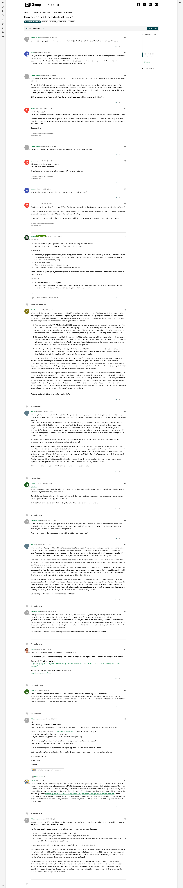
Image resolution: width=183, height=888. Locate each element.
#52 (125, 52)
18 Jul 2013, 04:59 (51, 38)
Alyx (32, 690)
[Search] (3, 28)
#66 (125, 649)
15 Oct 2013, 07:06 (46, 483)
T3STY (33, 412)
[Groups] (3, 24)
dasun (33, 483)
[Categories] (3, 2)
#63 (125, 520)
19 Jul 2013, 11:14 (57, 236)
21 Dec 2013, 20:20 (51, 520)
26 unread (147, 62)
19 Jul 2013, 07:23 (46, 189)
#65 (125, 611)
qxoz (32, 52)
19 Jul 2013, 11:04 (46, 204)
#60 (125, 310)
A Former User (35, 38)
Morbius (33, 310)
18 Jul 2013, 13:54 (51, 146)
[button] (3, 885)
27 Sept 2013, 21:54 (47, 412)
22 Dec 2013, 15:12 (46, 545)
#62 (125, 483)
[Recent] (3, 7)
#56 (125, 161)
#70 (125, 819)
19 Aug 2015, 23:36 (47, 780)
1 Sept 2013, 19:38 (47, 310)
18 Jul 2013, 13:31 (46, 109)
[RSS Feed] (43, 28)
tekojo (33, 649)
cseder (33, 109)
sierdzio (33, 236)
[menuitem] (180, 2)
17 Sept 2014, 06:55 (47, 649)
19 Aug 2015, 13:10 (51, 719)
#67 (125, 690)
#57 (125, 189)
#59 (125, 236)
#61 (125, 412)
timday (33, 780)
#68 (125, 719)
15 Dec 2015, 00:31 (51, 819)
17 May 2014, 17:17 (52, 611)
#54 (125, 109)
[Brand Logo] (42, 5)
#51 (125, 38)
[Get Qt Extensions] (3, 32)
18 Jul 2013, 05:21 (45, 52)
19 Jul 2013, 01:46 (46, 161)
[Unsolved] (3, 36)
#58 (125, 204)
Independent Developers (33, 22)
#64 (125, 545)
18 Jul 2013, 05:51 (51, 75)
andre (33, 189)
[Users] (3, 19)
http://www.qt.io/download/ (41, 673)
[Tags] (3, 11)
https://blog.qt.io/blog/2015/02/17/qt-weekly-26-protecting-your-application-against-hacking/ (79, 793)
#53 (125, 75)
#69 (125, 780)
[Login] (180, 2)
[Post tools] (124, 46)
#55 (125, 146)
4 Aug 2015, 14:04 (45, 690)
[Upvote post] (116, 46)
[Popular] (3, 15)
